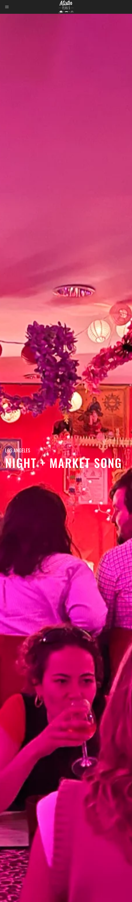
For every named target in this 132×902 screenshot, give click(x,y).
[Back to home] (66, 7)
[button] (7, 7)
